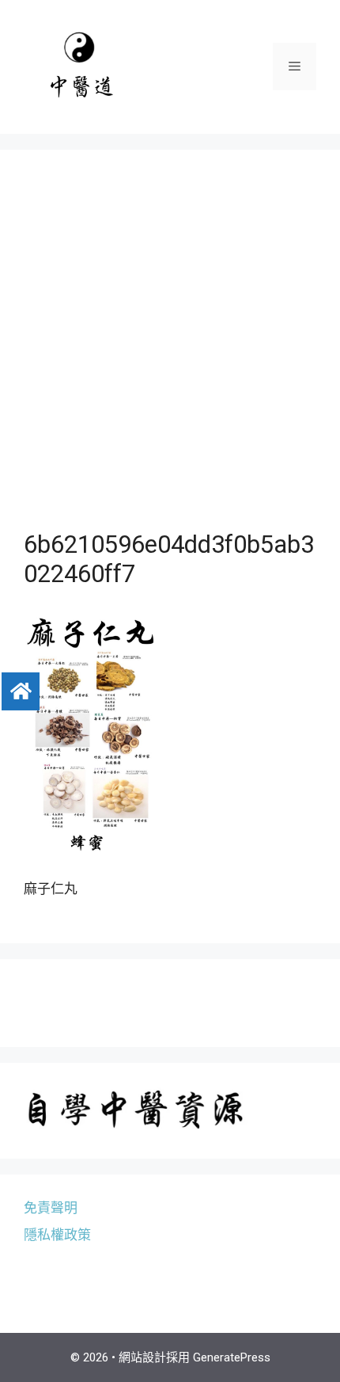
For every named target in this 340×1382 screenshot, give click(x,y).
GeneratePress (231, 1357)
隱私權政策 (57, 1235)
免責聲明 (50, 1208)
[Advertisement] (170, 351)
